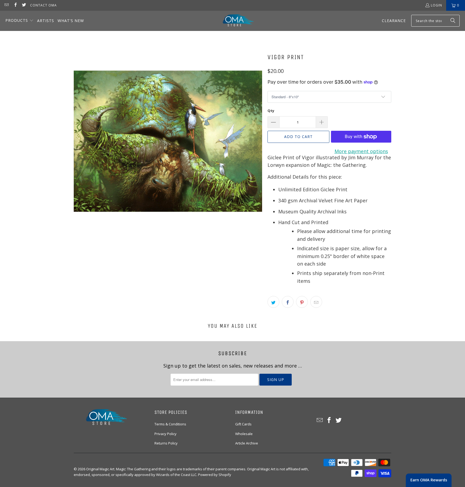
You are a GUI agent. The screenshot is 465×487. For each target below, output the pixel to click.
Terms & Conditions (170, 424)
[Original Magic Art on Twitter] (24, 5)
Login (436, 5)
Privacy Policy (165, 433)
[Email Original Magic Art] (6, 5)
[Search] (453, 21)
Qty (270, 110)
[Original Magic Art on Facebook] (15, 5)
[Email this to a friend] (316, 302)
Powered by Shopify (214, 474)
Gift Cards (243, 424)
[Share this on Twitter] (273, 302)
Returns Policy (166, 443)
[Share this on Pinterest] (302, 302)
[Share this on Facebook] (288, 302)
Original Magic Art (100, 469)
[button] (19, 20)
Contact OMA (43, 5)
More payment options (361, 151)
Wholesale (244, 433)
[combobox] (435, 21)
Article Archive (246, 443)
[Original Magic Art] (234, 21)
